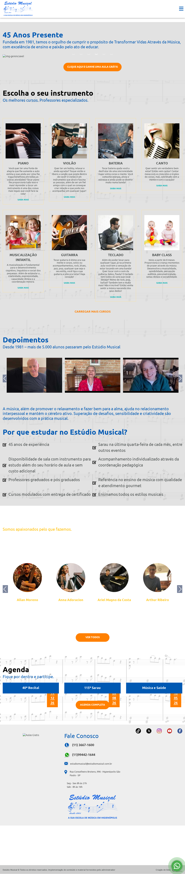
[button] (181, 9)
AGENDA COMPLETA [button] (92, 704)
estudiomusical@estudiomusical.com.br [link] (91, 763)
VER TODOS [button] (92, 637)
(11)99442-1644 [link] (83, 755)
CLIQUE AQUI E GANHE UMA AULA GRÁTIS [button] (92, 66)
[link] (18, 8)
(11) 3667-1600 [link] (82, 745)
